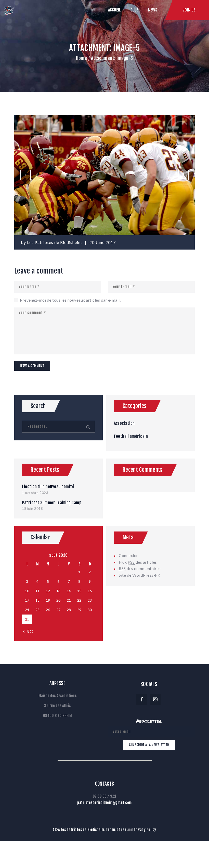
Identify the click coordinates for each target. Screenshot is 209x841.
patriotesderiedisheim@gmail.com (104, 802)
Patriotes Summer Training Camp (51, 502)
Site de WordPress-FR (139, 575)
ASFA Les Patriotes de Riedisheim (78, 829)
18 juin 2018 (32, 508)
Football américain (131, 436)
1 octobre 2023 (35, 492)
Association (124, 423)
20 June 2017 (102, 242)
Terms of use (116, 829)
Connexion (129, 555)
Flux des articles (138, 562)
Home (81, 58)
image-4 (27, 174)
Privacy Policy (145, 829)
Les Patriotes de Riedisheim (55, 242)
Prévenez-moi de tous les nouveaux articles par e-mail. (70, 300)
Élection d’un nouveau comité (48, 486)
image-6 (186, 174)
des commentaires (140, 568)
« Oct (28, 631)
